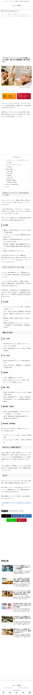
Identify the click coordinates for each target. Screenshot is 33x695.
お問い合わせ (16, 690)
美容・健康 (5, 510)
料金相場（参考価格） (12, 182)
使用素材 (9, 175)
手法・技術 (9, 173)
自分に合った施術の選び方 (12, 184)
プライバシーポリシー (24, 687)
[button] (29, 384)
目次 (14, 157)
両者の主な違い (9, 169)
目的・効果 (9, 171)
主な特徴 (9, 162)
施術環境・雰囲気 (11, 180)
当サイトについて (8, 687)
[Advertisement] (16, 37)
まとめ (7, 186)
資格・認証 (9, 178)
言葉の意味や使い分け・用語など (17, 510)
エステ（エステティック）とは (13, 164)
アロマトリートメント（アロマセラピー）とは (17, 160)
